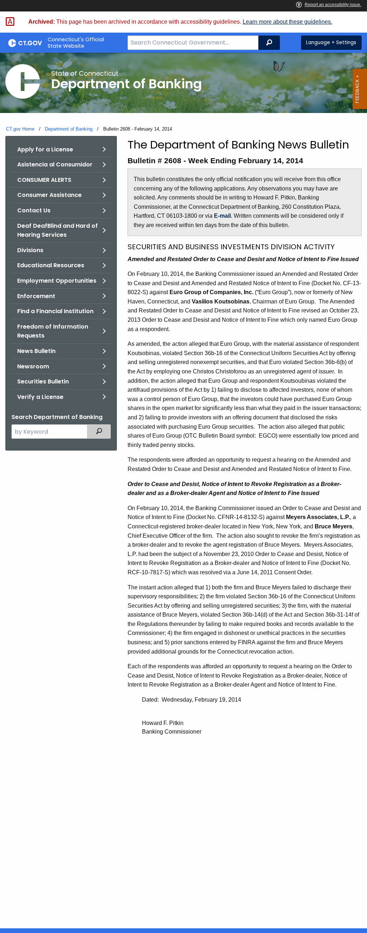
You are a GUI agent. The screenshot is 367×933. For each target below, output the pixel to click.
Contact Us (34, 210)
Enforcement (36, 296)
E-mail (222, 216)
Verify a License (40, 397)
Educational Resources (50, 265)
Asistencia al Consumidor (54, 164)
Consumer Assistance (49, 195)
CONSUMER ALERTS (44, 180)
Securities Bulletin (43, 381)
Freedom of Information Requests (52, 331)
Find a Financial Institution (55, 311)
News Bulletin (36, 351)
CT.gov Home (20, 129)
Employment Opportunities (56, 281)
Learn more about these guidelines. (287, 22)
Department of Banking (68, 129)
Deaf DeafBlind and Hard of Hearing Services (57, 230)
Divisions (30, 250)
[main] (183, 490)
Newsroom (33, 366)
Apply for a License (45, 149)
